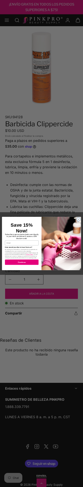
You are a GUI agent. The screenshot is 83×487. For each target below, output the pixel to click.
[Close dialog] (78, 219)
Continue (22, 262)
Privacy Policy (29, 254)
